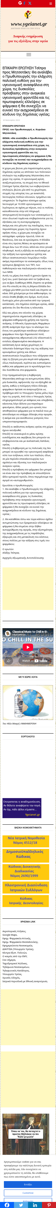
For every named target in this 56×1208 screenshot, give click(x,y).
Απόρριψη (28, 1201)
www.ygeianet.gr (29, 24)
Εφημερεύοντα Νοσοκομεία (17, 945)
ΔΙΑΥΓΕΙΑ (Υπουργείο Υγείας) (17, 949)
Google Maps (9, 934)
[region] (28, 1181)
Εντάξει (28, 1184)
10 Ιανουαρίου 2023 (11, 120)
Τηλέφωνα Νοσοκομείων (15, 966)
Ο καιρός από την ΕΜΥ (14, 956)
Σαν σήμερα (8, 959)
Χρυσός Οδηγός (11, 977)
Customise (28, 1192)
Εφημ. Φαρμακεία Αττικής (16, 938)
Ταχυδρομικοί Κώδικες (14, 963)
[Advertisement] (28, 588)
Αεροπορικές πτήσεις (14, 931)
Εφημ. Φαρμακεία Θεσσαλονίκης (20, 941)
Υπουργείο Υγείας (11, 974)
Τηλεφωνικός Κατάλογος (15, 970)
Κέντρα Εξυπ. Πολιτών (14, 952)
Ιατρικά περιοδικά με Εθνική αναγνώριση (24, 981)
